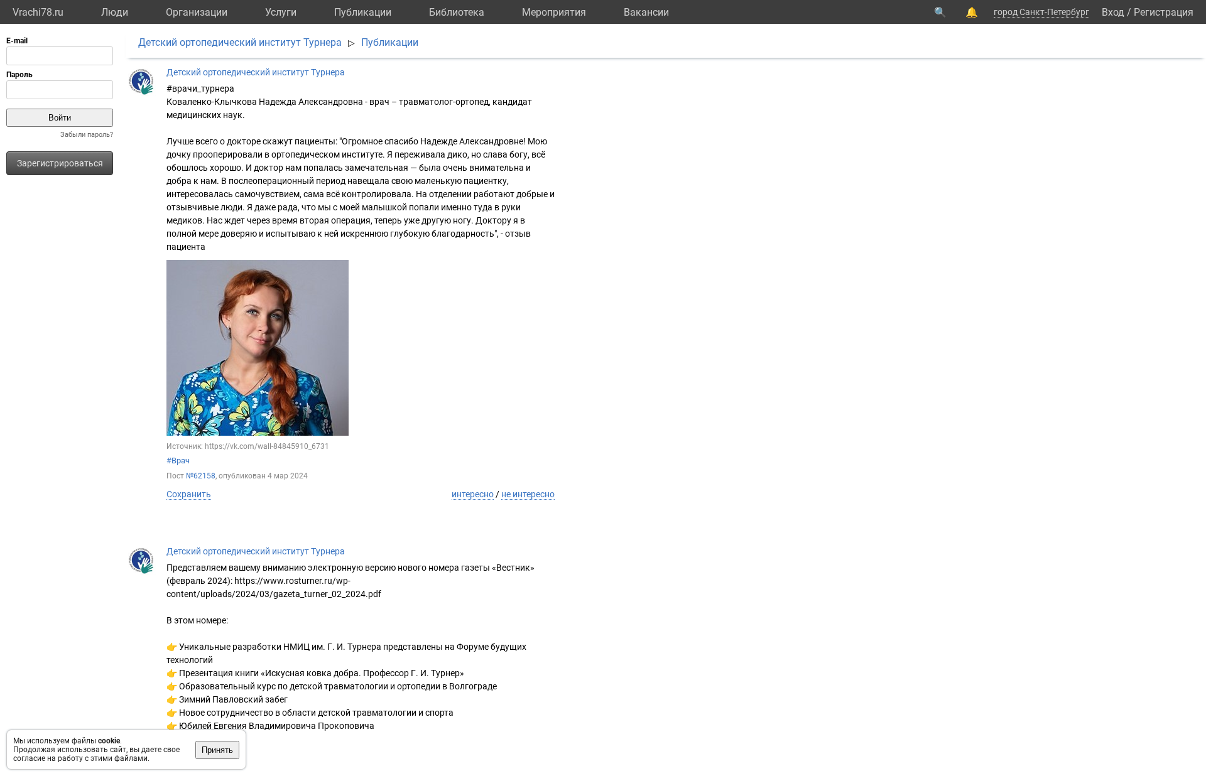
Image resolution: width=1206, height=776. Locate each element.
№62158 (200, 476)
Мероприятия (554, 12)
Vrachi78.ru (38, 12)
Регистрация (1163, 12)
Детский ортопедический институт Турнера (240, 42)
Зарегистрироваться (60, 163)
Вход (1113, 12)
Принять (217, 750)
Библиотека (456, 12)
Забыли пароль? (86, 135)
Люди (114, 12)
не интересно (528, 494)
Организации (196, 12)
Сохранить (188, 494)
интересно (473, 494)
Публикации (362, 12)
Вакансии (646, 12)
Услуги (280, 12)
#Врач (178, 460)
